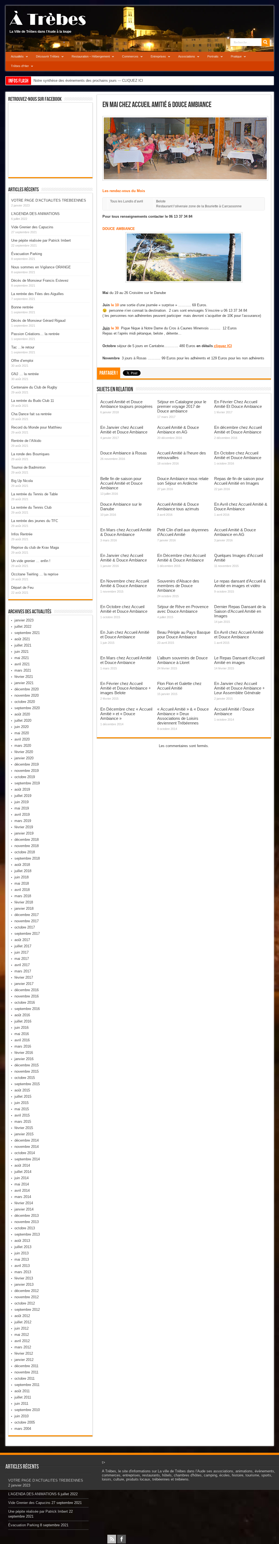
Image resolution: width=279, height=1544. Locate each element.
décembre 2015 (26, 1065)
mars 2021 (22, 670)
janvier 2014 (24, 1209)
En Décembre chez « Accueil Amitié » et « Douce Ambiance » (126, 714)
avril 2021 (22, 664)
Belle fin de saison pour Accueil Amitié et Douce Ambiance (121, 483)
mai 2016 (21, 1034)
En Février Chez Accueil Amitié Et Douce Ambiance (238, 404)
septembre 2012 (27, 1310)
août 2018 (22, 865)
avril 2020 (22, 739)
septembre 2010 (27, 1410)
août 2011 (22, 1391)
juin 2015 (21, 1103)
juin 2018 (21, 877)
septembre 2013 (27, 1234)
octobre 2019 (24, 777)
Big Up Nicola (22, 481)
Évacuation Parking (26, 254)
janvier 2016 (24, 1059)
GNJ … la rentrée (25, 374)
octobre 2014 (24, 1153)
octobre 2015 (24, 1078)
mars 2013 (22, 1272)
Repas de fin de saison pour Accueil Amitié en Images (239, 481)
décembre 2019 (26, 764)
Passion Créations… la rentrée (35, 334)
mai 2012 (21, 1335)
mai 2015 (21, 1109)
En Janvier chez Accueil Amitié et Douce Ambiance (123, 429)
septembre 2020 (27, 708)
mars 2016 (22, 1046)
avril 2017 (22, 965)
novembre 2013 (26, 1222)
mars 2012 (22, 1347)
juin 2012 (21, 1328)
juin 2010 (21, 1416)
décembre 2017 (26, 915)
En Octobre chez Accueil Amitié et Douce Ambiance (237, 455)
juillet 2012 (22, 1322)
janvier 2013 (24, 1284)
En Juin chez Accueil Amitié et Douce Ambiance (124, 634)
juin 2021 (21, 652)
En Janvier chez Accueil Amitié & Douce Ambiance (123, 557)
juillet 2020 (22, 720)
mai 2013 (21, 1259)
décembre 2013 (26, 1216)
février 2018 (23, 902)
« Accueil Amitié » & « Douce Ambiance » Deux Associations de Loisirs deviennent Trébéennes (183, 716)
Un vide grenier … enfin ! (30, 561)
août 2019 (22, 789)
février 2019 (23, 827)
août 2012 (22, 1316)
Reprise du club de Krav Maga (35, 547)
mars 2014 (22, 1197)
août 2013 (22, 1241)
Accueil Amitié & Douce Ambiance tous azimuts (178, 506)
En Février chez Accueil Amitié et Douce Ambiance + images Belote (125, 688)
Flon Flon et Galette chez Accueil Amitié (179, 685)
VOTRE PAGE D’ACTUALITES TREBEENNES (48, 200)
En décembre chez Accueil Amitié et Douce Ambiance (238, 429)
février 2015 (23, 1128)
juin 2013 (21, 1253)
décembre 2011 (26, 1366)
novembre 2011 (26, 1372)
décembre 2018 (26, 840)
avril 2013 (22, 1266)
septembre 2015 (27, 1084)
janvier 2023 (24, 620)
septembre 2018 (27, 858)
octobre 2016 (24, 1002)
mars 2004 (22, 1429)
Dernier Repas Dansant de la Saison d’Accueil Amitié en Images (240, 611)
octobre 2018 (24, 852)
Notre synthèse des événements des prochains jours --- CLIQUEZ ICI (88, 80)
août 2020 (22, 714)
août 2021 (22, 639)
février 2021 (23, 677)
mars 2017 (22, 971)
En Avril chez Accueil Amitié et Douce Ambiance (238, 634)
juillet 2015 (22, 1096)
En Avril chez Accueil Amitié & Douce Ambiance (240, 506)
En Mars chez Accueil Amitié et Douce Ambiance (125, 660)
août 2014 (22, 1165)
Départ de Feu (22, 588)
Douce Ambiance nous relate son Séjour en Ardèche (182, 481)
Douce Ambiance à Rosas (123, 453)
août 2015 (22, 1090)
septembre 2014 (27, 1159)
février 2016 (23, 1053)
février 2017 (23, 977)
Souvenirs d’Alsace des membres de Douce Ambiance (178, 586)
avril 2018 (22, 890)
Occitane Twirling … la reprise (34, 574)
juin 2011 (21, 1404)
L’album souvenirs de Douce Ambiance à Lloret (182, 660)
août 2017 (22, 940)
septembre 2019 (27, 783)
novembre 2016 (26, 996)
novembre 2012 (26, 1297)
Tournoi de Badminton (28, 467)
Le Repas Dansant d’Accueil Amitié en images (239, 660)
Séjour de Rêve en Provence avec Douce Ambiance (182, 609)
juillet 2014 (22, 1172)
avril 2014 (22, 1190)
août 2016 (22, 1015)
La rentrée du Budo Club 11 (32, 401)
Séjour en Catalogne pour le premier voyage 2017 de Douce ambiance (181, 406)
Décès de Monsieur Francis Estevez (40, 280)
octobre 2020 (24, 702)
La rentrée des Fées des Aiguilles (37, 294)
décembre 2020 (26, 689)
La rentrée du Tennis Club (31, 507)
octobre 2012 (24, 1303)
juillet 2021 (22, 645)
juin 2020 (21, 727)
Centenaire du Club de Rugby (34, 387)
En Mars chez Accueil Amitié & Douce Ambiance (125, 532)
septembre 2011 (27, 1385)
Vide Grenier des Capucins (32, 227)
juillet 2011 (22, 1397)
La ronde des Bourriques (30, 454)
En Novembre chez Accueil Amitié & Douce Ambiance (124, 583)
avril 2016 (22, 1040)
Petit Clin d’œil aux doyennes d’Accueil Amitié (183, 532)
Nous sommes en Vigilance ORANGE (41, 267)
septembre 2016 (27, 1009)
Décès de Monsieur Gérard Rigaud (38, 320)
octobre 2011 (24, 1378)
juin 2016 (21, 1028)
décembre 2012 (26, 1291)
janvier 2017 (24, 984)
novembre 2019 (26, 771)
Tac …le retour (22, 347)
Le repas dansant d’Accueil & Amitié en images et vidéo (240, 583)
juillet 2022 (22, 626)
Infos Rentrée (21, 534)
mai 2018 (21, 883)
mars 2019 (22, 821)
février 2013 (23, 1278)
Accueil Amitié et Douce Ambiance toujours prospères (126, 404)
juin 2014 (21, 1178)
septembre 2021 (27, 633)
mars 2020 (22, 746)
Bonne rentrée (22, 307)
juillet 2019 (22, 796)
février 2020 (23, 752)
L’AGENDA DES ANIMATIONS (35, 214)
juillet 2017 (22, 946)
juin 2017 (21, 952)
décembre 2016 (26, 990)
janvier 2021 (24, 683)
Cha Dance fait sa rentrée (31, 414)
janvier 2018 (24, 908)
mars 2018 (22, 896)
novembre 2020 (26, 695)
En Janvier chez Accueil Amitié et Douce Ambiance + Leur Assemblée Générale (239, 688)
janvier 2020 (24, 758)
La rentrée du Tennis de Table (34, 494)
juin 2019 (21, 802)
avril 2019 (22, 814)
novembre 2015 (26, 1071)
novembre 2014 (26, 1147)
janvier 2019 (24, 833)
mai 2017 (21, 959)
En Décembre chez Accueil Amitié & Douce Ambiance (181, 557)
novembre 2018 (26, 846)
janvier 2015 (24, 1134)
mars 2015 (22, 1122)
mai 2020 (21, 733)
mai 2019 (21, 808)
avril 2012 (22, 1341)
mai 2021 (21, 658)
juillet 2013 (22, 1247)
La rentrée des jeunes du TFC (34, 521)
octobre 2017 (24, 927)
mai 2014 (21, 1184)
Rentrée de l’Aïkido (26, 441)
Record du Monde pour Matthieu (36, 427)
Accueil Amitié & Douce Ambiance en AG (178, 429)
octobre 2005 (24, 1422)
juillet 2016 (22, 1021)
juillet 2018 (22, 871)
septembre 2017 (27, 934)
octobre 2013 (24, 1228)
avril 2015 (22, 1115)
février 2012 (23, 1353)
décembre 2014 (26, 1140)
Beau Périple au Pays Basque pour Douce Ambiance (183, 634)
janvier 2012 (24, 1360)
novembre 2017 (26, 921)
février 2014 (23, 1203)
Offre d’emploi (22, 361)
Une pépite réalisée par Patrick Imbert (41, 240)
